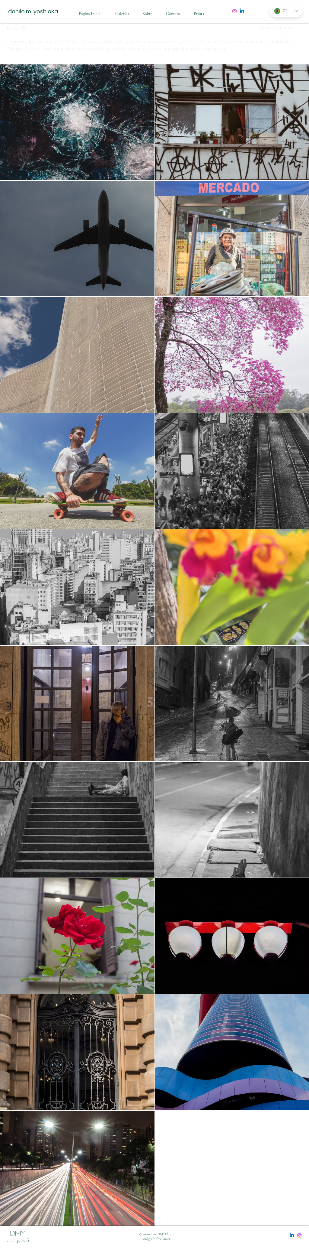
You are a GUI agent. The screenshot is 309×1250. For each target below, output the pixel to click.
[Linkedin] (242, 11)
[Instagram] (234, 11)
